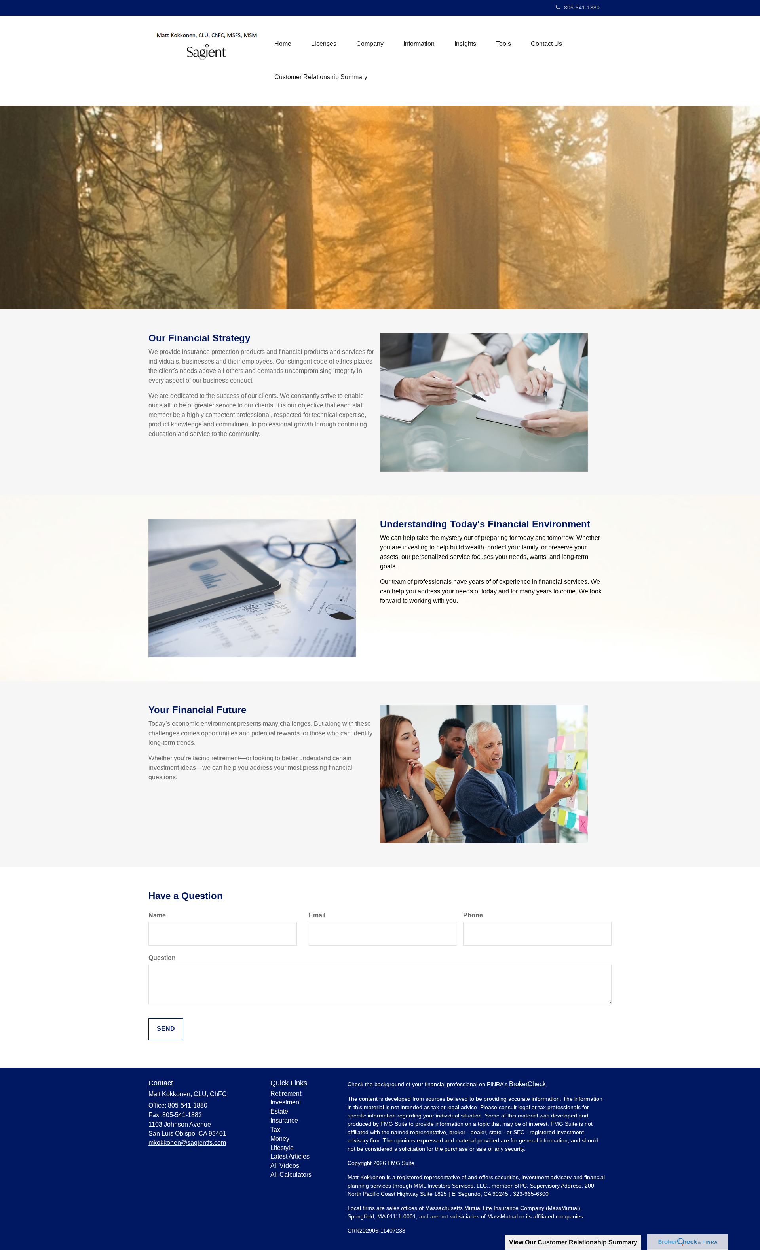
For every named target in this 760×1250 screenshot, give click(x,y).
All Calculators (291, 1174)
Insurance (284, 1120)
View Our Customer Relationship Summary (573, 1242)
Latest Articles (290, 1156)
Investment (285, 1102)
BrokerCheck (527, 1084)
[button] (323, 44)
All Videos (284, 1165)
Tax (275, 1129)
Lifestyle (282, 1147)
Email (317, 915)
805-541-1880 (582, 7)
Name (157, 915)
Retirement (285, 1093)
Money (279, 1138)
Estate (279, 1111)
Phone (473, 915)
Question (162, 958)
